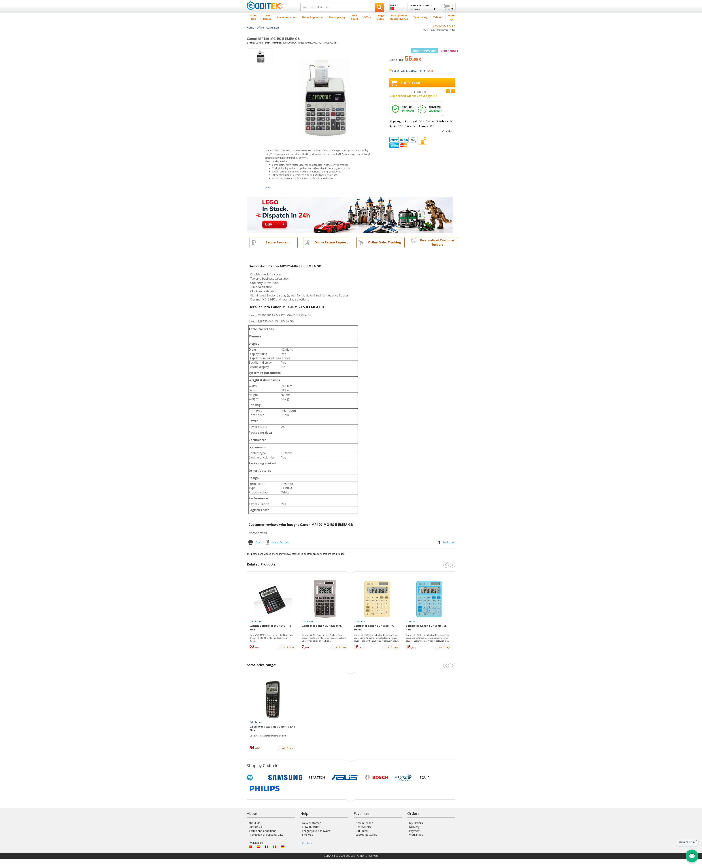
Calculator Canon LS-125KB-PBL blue (426, 627)
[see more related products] (452, 565)
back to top (449, 542)
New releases (364, 823)
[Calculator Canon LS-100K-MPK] (325, 599)
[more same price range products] (452, 665)
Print (258, 542)
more (268, 187)
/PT (394, 5)
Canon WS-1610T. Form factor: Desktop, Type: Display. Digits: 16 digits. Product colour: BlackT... (272, 638)
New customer (311, 823)
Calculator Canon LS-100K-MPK (322, 626)
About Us (254, 823)
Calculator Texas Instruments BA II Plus (272, 728)
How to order (311, 827)
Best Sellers (363, 827)
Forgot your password (316, 831)
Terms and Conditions (262, 831)
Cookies (307, 843)
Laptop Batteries (366, 834)
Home (250, 27)
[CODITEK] (271, 6)
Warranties (416, 834)
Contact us (255, 827)
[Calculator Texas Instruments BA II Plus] (273, 700)
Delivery (414, 827)
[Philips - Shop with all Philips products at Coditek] (265, 788)
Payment (414, 831)
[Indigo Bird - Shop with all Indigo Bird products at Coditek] (403, 777)
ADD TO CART (411, 82)
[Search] (379, 7)
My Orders (416, 823)
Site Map (307, 834)
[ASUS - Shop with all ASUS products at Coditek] (345, 777)
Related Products (280, 542)
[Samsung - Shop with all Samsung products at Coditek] (285, 777)
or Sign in (421, 7)
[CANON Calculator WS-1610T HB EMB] (273, 599)
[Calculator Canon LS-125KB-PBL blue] (429, 599)
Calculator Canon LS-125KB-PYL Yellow (374, 627)
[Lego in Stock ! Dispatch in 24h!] (350, 214)
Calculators (273, 27)
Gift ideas (362, 831)
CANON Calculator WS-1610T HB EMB (270, 627)
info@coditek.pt (443, 26)
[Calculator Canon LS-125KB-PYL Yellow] (377, 599)
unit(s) (421, 92)
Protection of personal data (266, 834)
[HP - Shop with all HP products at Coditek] (256, 777)
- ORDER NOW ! (435, 50)
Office (260, 27)
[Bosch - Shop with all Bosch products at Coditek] (376, 777)
